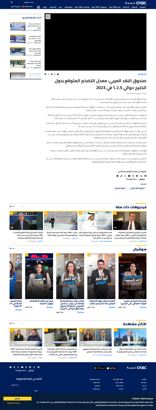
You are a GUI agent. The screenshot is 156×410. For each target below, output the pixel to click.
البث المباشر (28, 6)
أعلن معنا (143, 382)
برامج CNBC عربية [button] (115, 7)
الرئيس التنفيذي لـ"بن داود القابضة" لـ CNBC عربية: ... (35, 75)
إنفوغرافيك (68, 7)
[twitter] (48, 74)
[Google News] (131, 179)
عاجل (60, 7)
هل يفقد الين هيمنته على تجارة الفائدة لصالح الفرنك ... (34, 26)
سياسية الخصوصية (13, 403)
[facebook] (45, 74)
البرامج (144, 389)
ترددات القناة (119, 385)
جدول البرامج (96, 389)
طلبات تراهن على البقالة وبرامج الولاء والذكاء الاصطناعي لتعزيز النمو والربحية (131, 350)
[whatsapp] (55, 74)
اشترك (36, 391)
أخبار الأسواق (37, 30)
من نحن (144, 385)
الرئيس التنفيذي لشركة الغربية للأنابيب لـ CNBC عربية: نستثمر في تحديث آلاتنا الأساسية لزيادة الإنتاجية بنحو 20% (28, 235)
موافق (17, 398)
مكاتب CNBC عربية (118, 379)
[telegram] (117, 176)
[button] (135, 2)
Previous (21, 206)
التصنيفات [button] (52, 7)
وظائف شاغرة (119, 382)
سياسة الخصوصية (95, 379)
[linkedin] (51, 74)
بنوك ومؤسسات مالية (106, 241)
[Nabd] (141, 179)
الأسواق (134, 7)
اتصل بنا (121, 389)
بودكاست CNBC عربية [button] (82, 7)
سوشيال (143, 307)
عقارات (40, 358)
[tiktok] (121, 176)
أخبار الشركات (37, 43)
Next (12, 206)
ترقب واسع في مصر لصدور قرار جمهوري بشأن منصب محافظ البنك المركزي (97, 350)
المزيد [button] (45, 7)
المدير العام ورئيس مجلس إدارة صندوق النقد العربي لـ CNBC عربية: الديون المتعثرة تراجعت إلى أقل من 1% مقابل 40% (95, 235)
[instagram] (133, 176)
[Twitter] (141, 176)
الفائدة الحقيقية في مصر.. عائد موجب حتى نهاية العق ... (35, 38)
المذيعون (97, 385)
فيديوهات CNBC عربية (99, 7)
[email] (58, 74)
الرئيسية (143, 7)
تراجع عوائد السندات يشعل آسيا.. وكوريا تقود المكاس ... (34, 63)
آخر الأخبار (126, 7)
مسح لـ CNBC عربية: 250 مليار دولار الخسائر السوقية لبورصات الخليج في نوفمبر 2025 (61, 234)
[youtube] (129, 176)
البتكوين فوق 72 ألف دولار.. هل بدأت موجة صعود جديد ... (35, 50)
